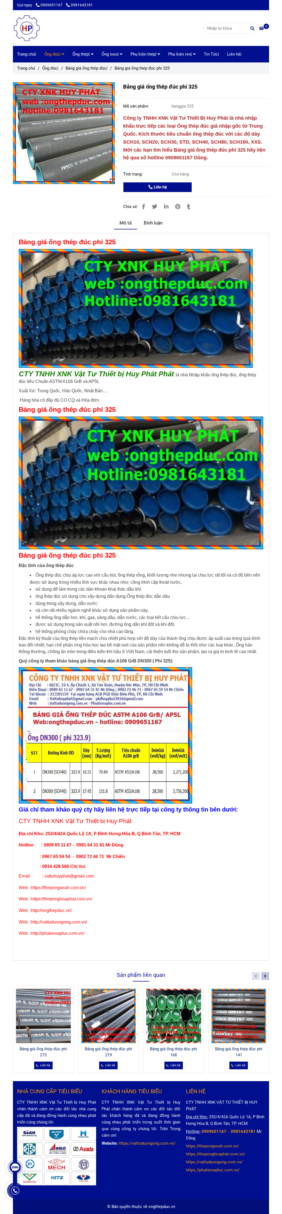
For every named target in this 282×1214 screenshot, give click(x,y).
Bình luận (153, 223)
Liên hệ (160, 187)
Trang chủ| (26, 54)
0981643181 (82, 5)
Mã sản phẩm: (136, 106)
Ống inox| (111, 54)
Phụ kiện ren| (180, 54)
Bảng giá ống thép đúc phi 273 (43, 1051)
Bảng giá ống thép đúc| (86, 68)
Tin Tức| (211, 54)
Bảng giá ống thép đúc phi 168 (173, 1051)
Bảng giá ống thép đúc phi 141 (238, 1051)
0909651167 (51, 5)
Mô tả (126, 223)
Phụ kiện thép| (144, 54)
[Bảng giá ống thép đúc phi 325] (26, 28)
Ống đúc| (53, 54)
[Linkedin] (166, 207)
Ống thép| (81, 54)
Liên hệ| (234, 54)
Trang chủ (26, 68)
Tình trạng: (133, 174)
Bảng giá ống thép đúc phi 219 (108, 1051)
